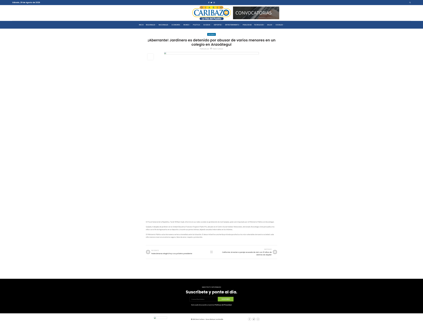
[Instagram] (214, 2)
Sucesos (211, 34)
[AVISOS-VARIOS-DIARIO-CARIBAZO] (256, 13)
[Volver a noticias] (211, 252)
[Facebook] (209, 2)
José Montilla (219, 319)
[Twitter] (211, 2)
